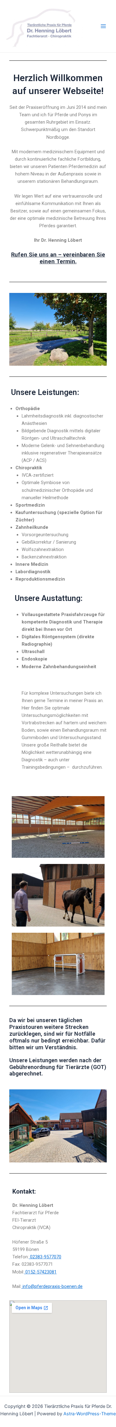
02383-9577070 (45, 1257)
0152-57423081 (40, 1272)
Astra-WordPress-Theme (89, 1414)
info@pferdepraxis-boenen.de (52, 1286)
